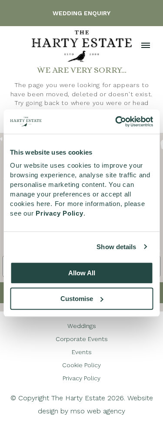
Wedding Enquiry (81, 13)
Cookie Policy (81, 365)
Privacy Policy (81, 378)
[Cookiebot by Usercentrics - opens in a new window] (116, 121)
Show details (116, 246)
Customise (76, 298)
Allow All (81, 273)
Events (82, 351)
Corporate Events (82, 338)
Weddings (81, 325)
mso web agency (97, 411)
